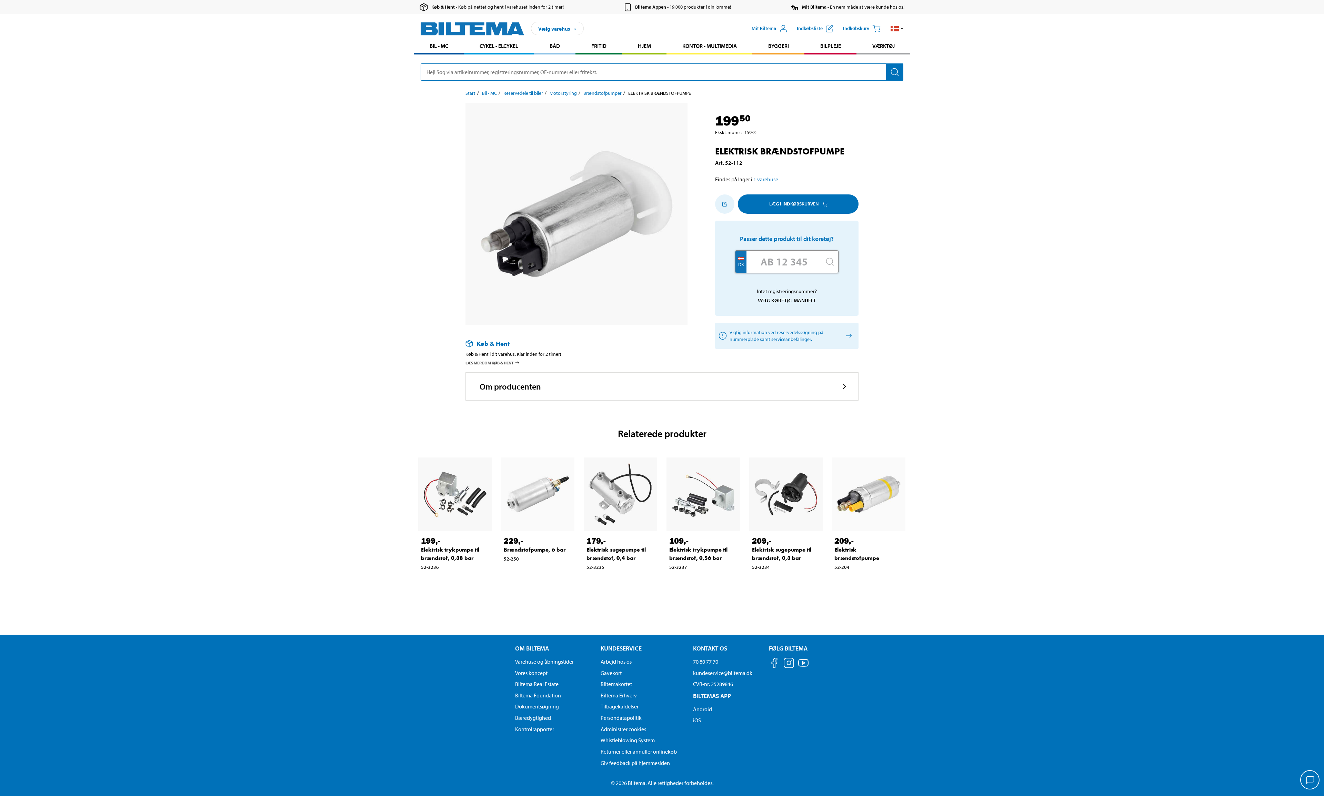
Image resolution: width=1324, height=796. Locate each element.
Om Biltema (532, 648)
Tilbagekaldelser (620, 706)
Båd (555, 45)
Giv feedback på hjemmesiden (635, 762)
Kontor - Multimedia (709, 45)
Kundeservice (621, 648)
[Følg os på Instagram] (788, 664)
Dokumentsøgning (537, 706)
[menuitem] (439, 46)
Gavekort (611, 672)
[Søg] (894, 72)
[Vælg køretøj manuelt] (847, 335)
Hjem (644, 45)
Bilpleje (830, 45)
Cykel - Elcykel (499, 45)
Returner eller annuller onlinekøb (639, 751)
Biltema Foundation (538, 695)
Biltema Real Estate (537, 684)
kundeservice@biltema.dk (722, 672)
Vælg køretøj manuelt (787, 300)
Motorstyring (563, 93)
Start (470, 93)
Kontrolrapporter (534, 729)
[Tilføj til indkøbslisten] (724, 204)
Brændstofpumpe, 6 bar (535, 549)
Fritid (598, 45)
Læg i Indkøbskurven (794, 204)
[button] (897, 28)
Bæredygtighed (533, 717)
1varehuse (765, 179)
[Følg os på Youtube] (803, 666)
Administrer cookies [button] (623, 729)
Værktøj (883, 45)
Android (702, 709)
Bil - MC (439, 45)
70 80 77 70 (705, 661)
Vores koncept (531, 672)
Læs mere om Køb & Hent (489, 362)
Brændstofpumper (602, 93)
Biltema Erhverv (619, 695)
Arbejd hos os (616, 661)
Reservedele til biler (523, 93)
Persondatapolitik (621, 717)
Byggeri (778, 45)
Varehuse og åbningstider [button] (544, 661)
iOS (697, 720)
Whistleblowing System (628, 740)
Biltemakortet (616, 684)
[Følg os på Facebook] (774, 664)
